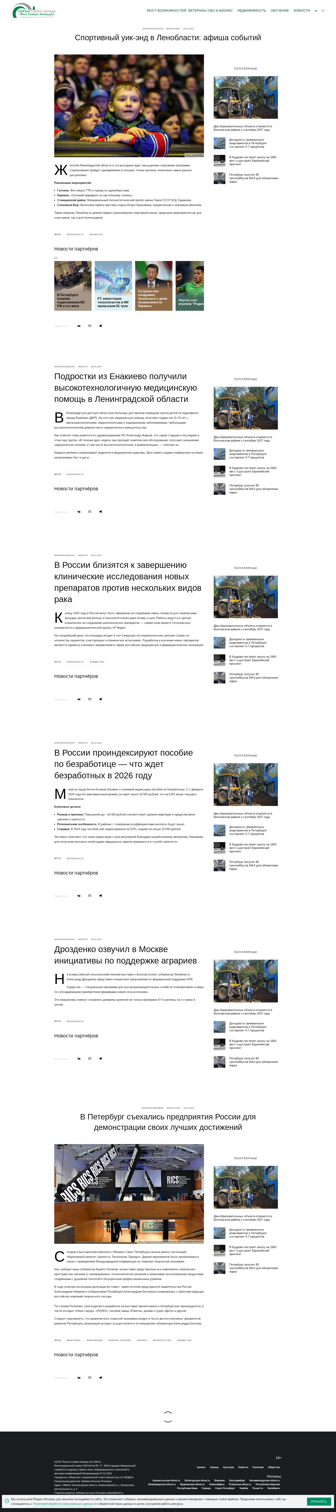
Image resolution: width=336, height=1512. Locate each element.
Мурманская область (192, 1484)
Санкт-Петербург (225, 1488)
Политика (258, 1467)
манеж (143, 1340)
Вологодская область (197, 1480)
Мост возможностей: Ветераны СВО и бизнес (190, 10)
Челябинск (273, 1488)
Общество (274, 1467)
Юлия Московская (153, 29)
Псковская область (240, 1484)
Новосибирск (216, 1484)
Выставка (74, 1340)
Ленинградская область (162, 1484)
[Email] (89, 325)
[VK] (315, 10)
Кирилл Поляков (120, 1340)
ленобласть (76, 234)
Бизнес (201, 1467)
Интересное (173, 29)
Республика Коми (187, 1488)
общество (97, 662)
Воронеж (219, 1480)
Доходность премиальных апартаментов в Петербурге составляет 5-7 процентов (248, 143)
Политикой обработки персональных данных (63, 1503)
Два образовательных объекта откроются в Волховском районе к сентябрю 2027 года (243, 128)
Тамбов (243, 1488)
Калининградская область (264, 1480)
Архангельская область (166, 1480)
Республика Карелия (268, 1484)
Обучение (280, 10)
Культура (228, 1467)
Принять (319, 1501)
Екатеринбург (237, 1480)
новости (96, 234)
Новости (302, 10)
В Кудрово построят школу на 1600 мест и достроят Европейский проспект (252, 160)
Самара (206, 1488)
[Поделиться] (78, 325)
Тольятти (257, 1488)
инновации (95, 1340)
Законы (214, 1467)
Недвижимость (251, 10)
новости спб (163, 1340)
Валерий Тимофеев (152, 1108)
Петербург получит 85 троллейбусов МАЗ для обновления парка (253, 178)
